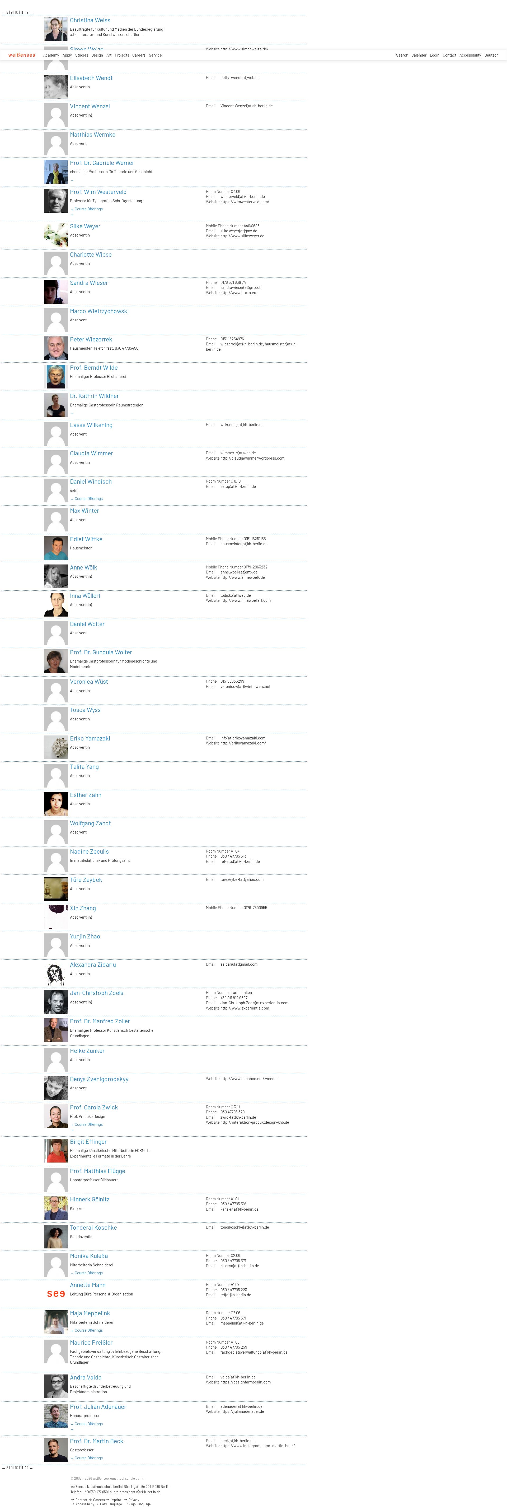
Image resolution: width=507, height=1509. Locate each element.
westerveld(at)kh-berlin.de (242, 196)
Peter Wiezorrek (91, 339)
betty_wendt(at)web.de (240, 77)
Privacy (133, 1500)
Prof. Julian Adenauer (98, 1406)
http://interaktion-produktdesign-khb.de (254, 1122)
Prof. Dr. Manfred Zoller (100, 1021)
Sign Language (140, 1504)
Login (434, 55)
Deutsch (492, 55)
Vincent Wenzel (90, 106)
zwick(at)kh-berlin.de (238, 1117)
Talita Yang (84, 766)
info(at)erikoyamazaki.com (242, 737)
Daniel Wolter (87, 623)
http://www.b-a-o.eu (238, 292)
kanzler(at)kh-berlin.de (239, 1209)
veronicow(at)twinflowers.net (245, 686)
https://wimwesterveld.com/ (244, 201)
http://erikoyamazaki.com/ (243, 742)
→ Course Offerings (86, 208)
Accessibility (470, 55)
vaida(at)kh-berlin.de (238, 1376)
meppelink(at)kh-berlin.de (242, 1323)
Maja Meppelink (90, 1313)
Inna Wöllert (85, 595)
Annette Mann (88, 1284)
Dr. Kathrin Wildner (94, 395)
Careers (138, 55)
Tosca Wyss (85, 709)
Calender (418, 55)
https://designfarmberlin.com (245, 1382)
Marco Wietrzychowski (99, 310)
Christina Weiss (90, 20)
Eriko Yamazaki (90, 738)
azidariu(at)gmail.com (238, 964)
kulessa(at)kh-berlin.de (239, 1265)
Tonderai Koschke (93, 1227)
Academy (51, 55)
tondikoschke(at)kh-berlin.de (244, 1227)
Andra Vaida (86, 1377)
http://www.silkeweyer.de (242, 235)
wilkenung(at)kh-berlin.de (242, 424)
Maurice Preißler (91, 1342)
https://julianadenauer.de (242, 1411)
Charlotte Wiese (91, 254)
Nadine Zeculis (89, 851)
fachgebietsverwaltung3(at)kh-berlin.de (254, 1352)
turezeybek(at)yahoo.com (242, 879)
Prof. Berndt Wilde (94, 367)
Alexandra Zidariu (93, 964)
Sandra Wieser (89, 282)
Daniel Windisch (91, 481)
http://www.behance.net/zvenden (249, 1078)
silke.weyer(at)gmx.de (238, 230)
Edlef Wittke (86, 539)
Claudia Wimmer (91, 453)
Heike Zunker (87, 1050)
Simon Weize (87, 49)
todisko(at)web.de (235, 595)
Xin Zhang (83, 907)
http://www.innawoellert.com (245, 600)
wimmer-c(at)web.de (238, 452)
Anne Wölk (83, 567)
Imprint (115, 1500)
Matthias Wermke (92, 134)
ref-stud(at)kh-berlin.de (240, 861)
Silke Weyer (85, 226)
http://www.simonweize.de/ (244, 49)
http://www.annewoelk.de (242, 577)
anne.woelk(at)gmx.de (238, 572)
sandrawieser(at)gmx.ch (240, 287)
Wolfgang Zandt (90, 823)
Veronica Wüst (89, 681)
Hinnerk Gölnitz (89, 1199)
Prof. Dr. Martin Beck (96, 1441)
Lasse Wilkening (91, 424)
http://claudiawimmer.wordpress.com (252, 458)
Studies (81, 55)
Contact (449, 55)
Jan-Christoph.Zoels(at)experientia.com (254, 1002)
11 (22, 12)
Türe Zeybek (86, 879)
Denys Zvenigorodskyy (99, 1078)
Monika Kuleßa (89, 1255)
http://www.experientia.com (244, 1008)
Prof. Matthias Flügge (97, 1170)
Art (108, 55)
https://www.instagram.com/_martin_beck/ (257, 1445)
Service (155, 55)
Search (402, 55)
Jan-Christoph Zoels (96, 992)
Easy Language (110, 1504)
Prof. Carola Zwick (94, 1107)
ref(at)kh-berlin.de (235, 1294)
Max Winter (84, 510)
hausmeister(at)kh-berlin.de (243, 543)
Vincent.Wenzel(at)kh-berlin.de (246, 105)
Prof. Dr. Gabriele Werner (102, 162)
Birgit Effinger (88, 1141)
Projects (122, 55)
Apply (67, 55)
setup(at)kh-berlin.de (238, 486)
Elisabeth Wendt (91, 77)
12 (27, 12)
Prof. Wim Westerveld (98, 191)
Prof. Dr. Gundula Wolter (101, 652)
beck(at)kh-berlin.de (237, 1440)
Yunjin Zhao (85, 936)
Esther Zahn (85, 794)
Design (97, 55)
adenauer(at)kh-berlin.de (241, 1406)
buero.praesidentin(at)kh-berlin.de (135, 1492)
